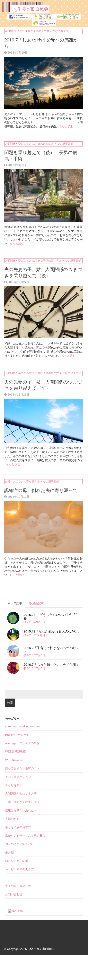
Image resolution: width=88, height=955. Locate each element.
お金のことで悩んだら (19, 844)
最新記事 (38, 603)
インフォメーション (18, 776)
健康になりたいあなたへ (21, 810)
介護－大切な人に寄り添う (21, 481)
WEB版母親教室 (14, 31)
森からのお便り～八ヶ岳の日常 (25, 835)
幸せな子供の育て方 (37, 31)
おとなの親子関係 (60, 31)
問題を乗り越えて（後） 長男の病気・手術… (40, 155)
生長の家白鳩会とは (18, 886)
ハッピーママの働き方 (19, 869)
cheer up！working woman (22, 726)
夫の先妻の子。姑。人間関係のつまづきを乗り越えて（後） (43, 272)
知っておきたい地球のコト (22, 768)
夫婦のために (43, 143)
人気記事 (16, 603)
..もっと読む (65, 126)
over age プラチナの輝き (22, 743)
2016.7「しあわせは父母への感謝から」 (41, 42)
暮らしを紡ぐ (13, 785)
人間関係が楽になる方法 (19, 143)
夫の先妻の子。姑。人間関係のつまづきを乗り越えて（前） (43, 384)
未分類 (9, 852)
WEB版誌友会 (14, 760)
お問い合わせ (13, 894)
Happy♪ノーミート (17, 734)
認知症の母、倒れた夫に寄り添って (41, 490)
